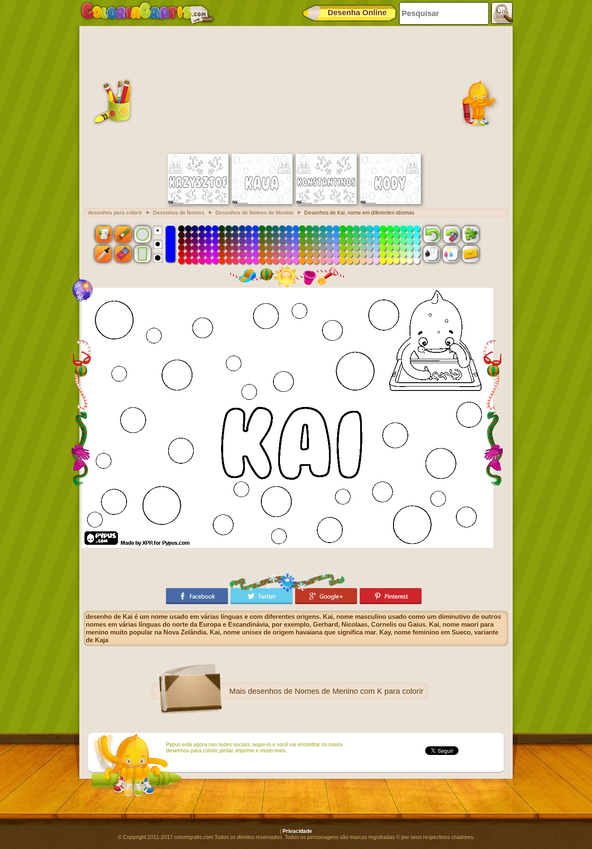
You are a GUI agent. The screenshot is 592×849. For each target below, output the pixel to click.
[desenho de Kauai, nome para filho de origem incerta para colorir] (262, 202)
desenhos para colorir (115, 213)
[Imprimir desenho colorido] (451, 254)
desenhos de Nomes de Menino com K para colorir (335, 691)
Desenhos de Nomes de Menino (254, 213)
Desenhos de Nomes (179, 213)
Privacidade (297, 831)
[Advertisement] (296, 89)
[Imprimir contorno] (431, 254)
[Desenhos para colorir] (147, 13)
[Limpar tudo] (451, 234)
